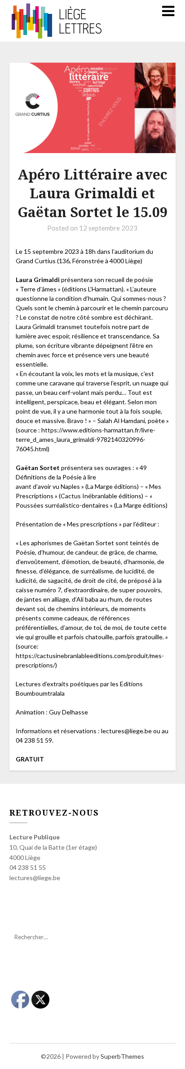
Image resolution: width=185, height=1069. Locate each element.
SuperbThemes (122, 1056)
